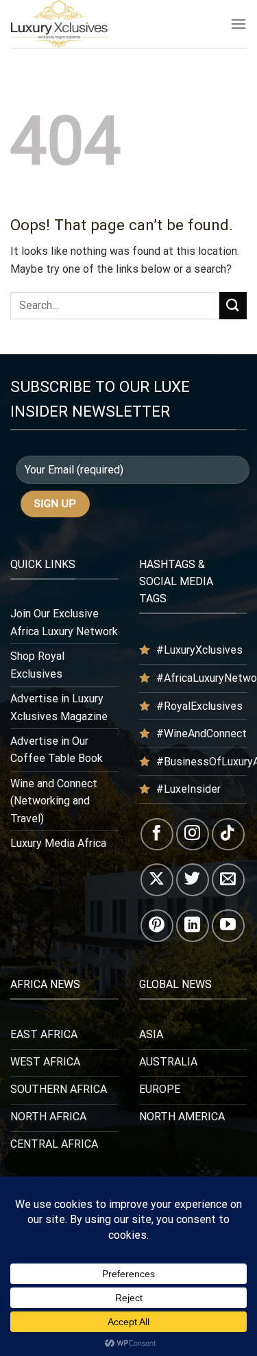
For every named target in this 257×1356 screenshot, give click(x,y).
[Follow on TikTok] (228, 834)
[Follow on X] (156, 879)
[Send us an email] (228, 879)
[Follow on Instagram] (192, 834)
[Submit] (233, 305)
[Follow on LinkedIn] (192, 925)
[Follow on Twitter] (192, 879)
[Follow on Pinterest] (156, 925)
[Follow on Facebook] (156, 834)
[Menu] (238, 23)
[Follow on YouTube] (228, 925)
